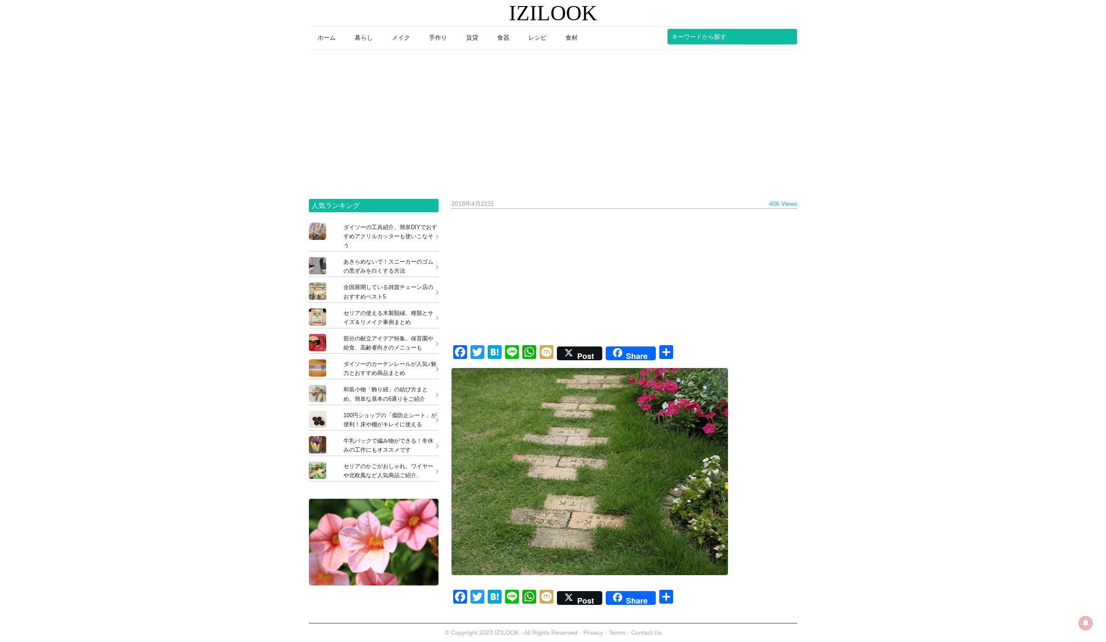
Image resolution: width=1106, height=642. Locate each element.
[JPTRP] (374, 583)
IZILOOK (553, 13)
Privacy (593, 632)
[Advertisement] (553, 121)
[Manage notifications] (1086, 623)
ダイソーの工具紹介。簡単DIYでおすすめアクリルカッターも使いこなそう (390, 236)
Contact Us (646, 632)
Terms (618, 632)
